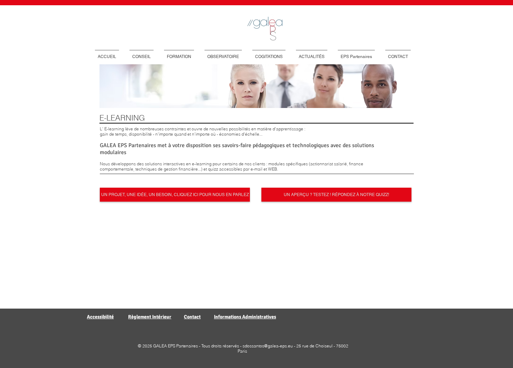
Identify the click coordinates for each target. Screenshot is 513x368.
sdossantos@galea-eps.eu (268, 345)
